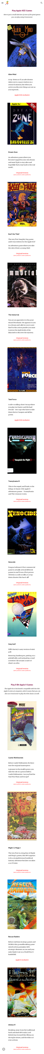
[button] (2, 3)
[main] (22, 13)
